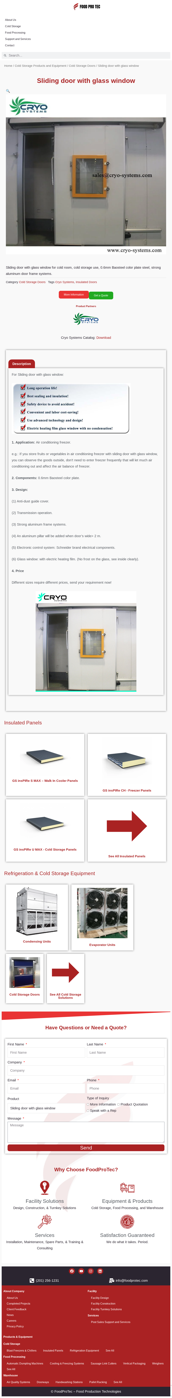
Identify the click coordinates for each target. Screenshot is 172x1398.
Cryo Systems (64, 282)
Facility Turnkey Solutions (106, 1309)
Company (15, 1062)
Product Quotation (134, 1104)
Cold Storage (13, 26)
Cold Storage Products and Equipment (40, 65)
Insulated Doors (86, 282)
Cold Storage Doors (82, 65)
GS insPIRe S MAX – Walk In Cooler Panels (45, 780)
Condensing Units (37, 941)
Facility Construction (103, 1303)
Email (12, 1080)
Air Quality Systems (18, 1382)
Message (15, 1118)
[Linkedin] (100, 1271)
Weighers (158, 1363)
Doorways (43, 1382)
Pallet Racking (98, 1382)
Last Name (95, 1044)
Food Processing (15, 32)
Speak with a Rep (103, 1110)
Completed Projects (18, 1303)
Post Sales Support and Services (110, 1322)
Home (8, 65)
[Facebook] (72, 1271)
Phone (92, 1080)
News (10, 1315)
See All (110, 1350)
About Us (10, 19)
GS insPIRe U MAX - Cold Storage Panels (45, 849)
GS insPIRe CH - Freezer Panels (127, 790)
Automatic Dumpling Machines (25, 1363)
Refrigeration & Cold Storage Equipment (49, 873)
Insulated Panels (23, 722)
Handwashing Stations (69, 1382)
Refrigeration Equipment (84, 1350)
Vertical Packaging (134, 1363)
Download (103, 337)
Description (21, 364)
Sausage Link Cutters (103, 1363)
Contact (9, 45)
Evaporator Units (102, 945)
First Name (16, 1044)
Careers (11, 1320)
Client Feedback (16, 1309)
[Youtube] (81, 1271)
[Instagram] (91, 1271)
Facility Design (100, 1297)
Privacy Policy (15, 1326)
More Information (103, 1104)
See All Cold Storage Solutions (65, 996)
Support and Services (18, 39)
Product (13, 1099)
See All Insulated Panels (126, 856)
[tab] (21, 363)
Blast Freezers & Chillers (21, 1350)
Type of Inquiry (98, 1098)
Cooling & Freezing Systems (67, 1363)
